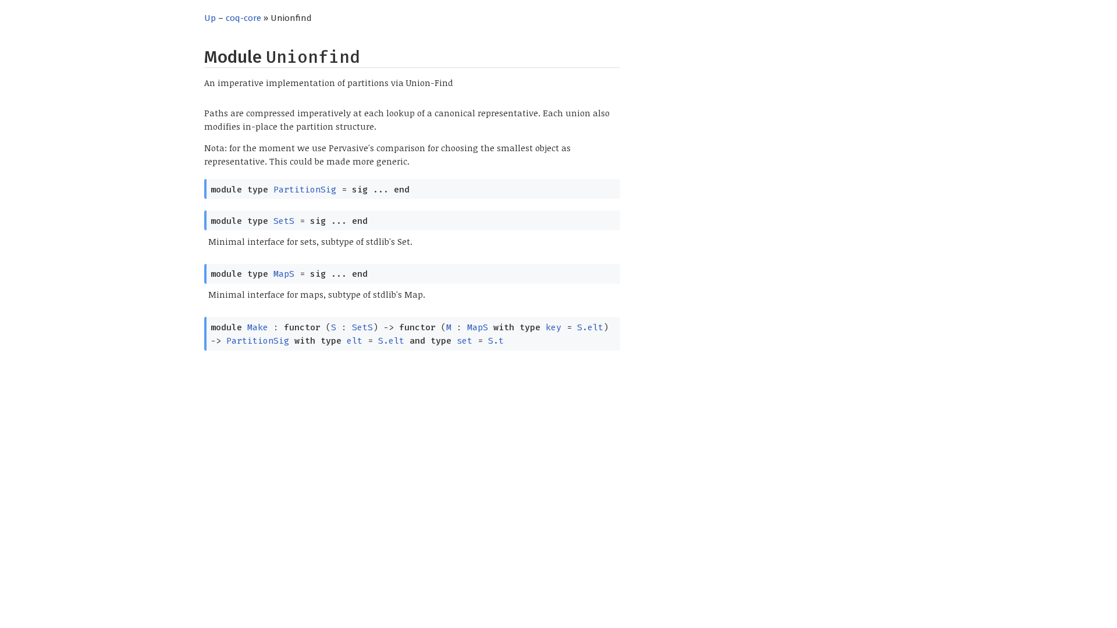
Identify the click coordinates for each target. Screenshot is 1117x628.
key (553, 327)
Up (210, 18)
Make (257, 327)
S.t (496, 341)
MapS (283, 274)
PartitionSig (304, 189)
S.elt (590, 327)
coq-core (243, 18)
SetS (283, 221)
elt (354, 341)
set (464, 341)
